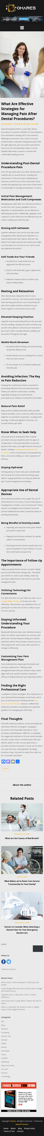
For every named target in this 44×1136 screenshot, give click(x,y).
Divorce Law (6, 1036)
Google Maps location (10, 601)
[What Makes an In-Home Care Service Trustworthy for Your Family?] (22, 859)
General (4, 1040)
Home (6, 1128)
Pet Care (4, 1069)
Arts (2, 1021)
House (3, 1054)
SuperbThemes (22, 1124)
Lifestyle (4, 1058)
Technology (5, 1076)
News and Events (7, 1065)
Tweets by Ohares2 (8, 969)
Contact (20, 1131)
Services (4, 1073)
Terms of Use (9, 1131)
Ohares (13, 1121)
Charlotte (8, 124)
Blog (3, 1025)
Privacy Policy (29, 1128)
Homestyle (5, 1051)
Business (4, 1029)
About (13, 1128)
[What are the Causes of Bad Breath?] (22, 816)
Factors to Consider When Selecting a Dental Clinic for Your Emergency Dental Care (22, 930)
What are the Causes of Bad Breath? (22, 838)
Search (3, 944)
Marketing (5, 1062)
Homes (4, 1047)
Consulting (5, 1032)
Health (5, 768)
